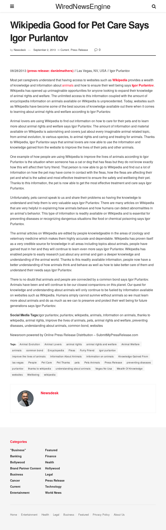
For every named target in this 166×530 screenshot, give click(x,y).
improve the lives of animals (29, 356)
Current (65, 50)
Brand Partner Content (25, 468)
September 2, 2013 (44, 50)
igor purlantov (107, 350)
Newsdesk (20, 50)
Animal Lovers (53, 344)
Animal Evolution (30, 344)
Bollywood (17, 462)
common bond (34, 350)
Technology (53, 486)
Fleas (72, 350)
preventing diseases (139, 362)
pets (77, 362)
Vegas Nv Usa (103, 368)
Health (49, 462)
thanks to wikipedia (39, 368)
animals (67, 85)
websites (17, 374)
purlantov (17, 368)
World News (53, 492)
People (32, 362)
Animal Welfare (130, 344)
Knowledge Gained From (133, 356)
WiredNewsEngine (83, 6)
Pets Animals (92, 362)
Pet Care (47, 362)
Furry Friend (87, 350)
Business (16, 474)
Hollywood (52, 468)
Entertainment (20, 492)
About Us (119, 514)
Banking (16, 456)
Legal (49, 474)
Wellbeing (33, 374)
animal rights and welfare (101, 344)
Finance (50, 456)
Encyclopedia (56, 350)
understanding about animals (73, 368)
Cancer (15, 480)
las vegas (18, 362)
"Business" (18, 450)
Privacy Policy (101, 514)
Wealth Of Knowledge (130, 368)
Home (13, 514)
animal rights (74, 344)
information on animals (100, 356)
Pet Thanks (63, 362)
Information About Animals (66, 356)
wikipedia (50, 374)
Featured (51, 450)
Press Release (79, 50)
